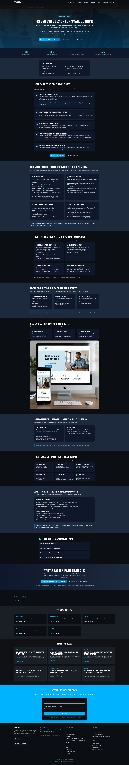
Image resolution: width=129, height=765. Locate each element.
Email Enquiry (21, 743)
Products (79, 2)
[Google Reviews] (19, 738)
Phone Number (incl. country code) (54, 706)
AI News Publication (97, 734)
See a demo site (74, 155)
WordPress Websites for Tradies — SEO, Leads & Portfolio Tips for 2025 (64, 672)
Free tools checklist (72, 71)
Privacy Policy (95, 743)
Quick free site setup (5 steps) (50, 66)
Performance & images (48, 73)
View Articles (19, 621)
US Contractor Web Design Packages (75, 740)
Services (86, 2)
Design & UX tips (46, 71)
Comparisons (54, 616)
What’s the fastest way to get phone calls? (51, 557)
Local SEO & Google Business (74, 68)
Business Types (20, 616)
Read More (18, 661)
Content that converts (47, 68)
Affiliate (105, 2)
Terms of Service (96, 745)
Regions (52, 628)
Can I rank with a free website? (48, 543)
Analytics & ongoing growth (74, 73)
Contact (112, 2)
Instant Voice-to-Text (97, 732)
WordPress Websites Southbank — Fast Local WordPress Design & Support (29, 672)
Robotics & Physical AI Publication (101, 736)
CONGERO (18, 2)
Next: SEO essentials (58, 155)
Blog (19, 7)
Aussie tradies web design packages (75, 738)
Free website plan (70, 734)
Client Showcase (70, 745)
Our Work (68, 743)
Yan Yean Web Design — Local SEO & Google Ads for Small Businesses (64, 653)
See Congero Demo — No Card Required (54, 581)
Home (15, 7)
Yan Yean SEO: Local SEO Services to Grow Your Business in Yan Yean (98, 653)
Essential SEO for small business (75, 66)
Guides (23, 7)
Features (86, 616)
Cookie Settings (96, 747)
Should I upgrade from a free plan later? (50, 548)
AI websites (71, 2)
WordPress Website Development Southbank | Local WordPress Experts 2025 (97, 672)
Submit (64, 713)
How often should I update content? (49, 552)
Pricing (93, 2)
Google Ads (69, 749)
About (99, 2)
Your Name (47, 699)
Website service (96, 730)
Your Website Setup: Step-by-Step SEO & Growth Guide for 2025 (30, 653)
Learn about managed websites (79, 581)
